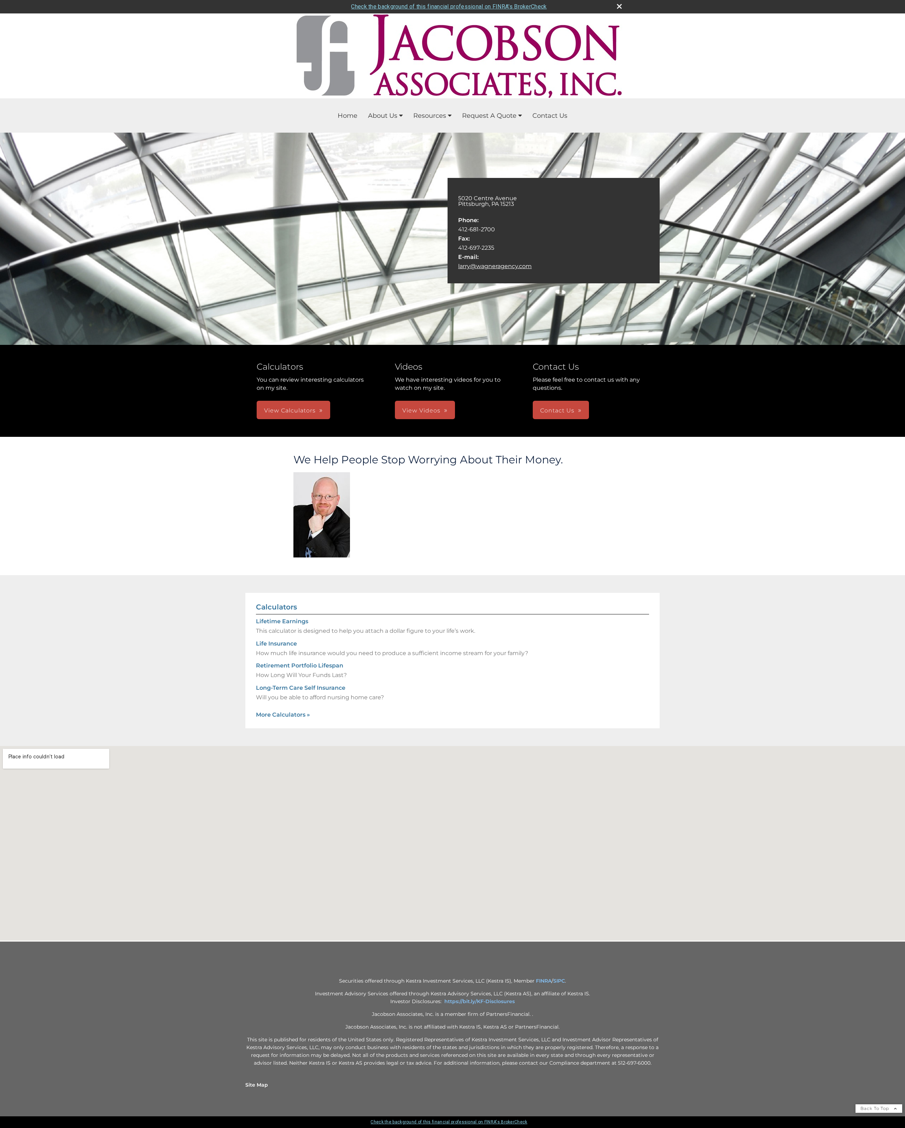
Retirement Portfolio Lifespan (299, 665)
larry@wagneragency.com (495, 266)
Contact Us (549, 116)
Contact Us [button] (557, 410)
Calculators (276, 607)
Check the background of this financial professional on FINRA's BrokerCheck (449, 6)
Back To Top (875, 1108)
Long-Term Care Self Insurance (300, 687)
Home (347, 116)
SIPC (559, 981)
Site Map (256, 1085)
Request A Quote (489, 116)
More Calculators (283, 714)
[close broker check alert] (619, 6)
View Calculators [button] (290, 410)
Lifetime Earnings (282, 621)
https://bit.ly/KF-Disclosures (479, 1001)
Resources (429, 116)
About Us (382, 116)
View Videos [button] (421, 410)
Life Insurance (276, 643)
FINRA (543, 981)
